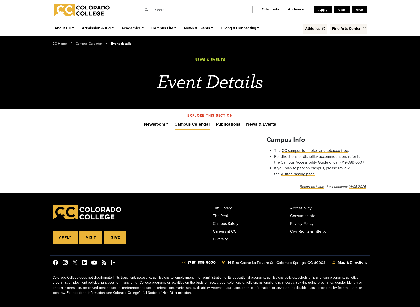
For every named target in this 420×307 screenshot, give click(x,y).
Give (115, 237)
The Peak (221, 215)
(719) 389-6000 (202, 262)
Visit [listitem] (341, 9)
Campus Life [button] (162, 28)
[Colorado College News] (104, 263)
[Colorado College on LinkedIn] (85, 263)
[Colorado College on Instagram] (65, 263)
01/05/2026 (357, 187)
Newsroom (154, 124)
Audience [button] (296, 9)
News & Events (261, 124)
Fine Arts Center (347, 28)
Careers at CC (224, 231)
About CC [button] (62, 28)
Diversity (220, 239)
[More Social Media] (114, 263)
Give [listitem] (359, 9)
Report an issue (312, 187)
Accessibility (301, 208)
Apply (65, 237)
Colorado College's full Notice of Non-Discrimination (152, 292)
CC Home (59, 43)
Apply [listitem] (322, 9)
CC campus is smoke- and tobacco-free (315, 150)
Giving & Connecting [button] (238, 28)
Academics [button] (131, 28)
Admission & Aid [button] (96, 28)
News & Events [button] (197, 28)
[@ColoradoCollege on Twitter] (75, 263)
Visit (91, 237)
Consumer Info (302, 215)
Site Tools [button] (271, 9)
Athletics (313, 28)
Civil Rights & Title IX (308, 231)
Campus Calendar (89, 43)
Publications (228, 124)
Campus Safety (225, 223)
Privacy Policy (302, 223)
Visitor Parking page (298, 173)
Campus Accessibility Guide (304, 162)
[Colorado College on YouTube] (94, 263)
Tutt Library (222, 208)
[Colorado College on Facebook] (55, 263)
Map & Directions (353, 262)
